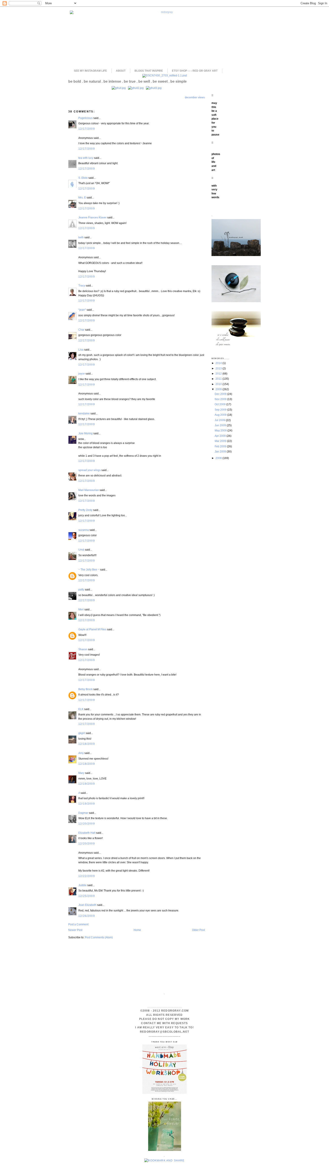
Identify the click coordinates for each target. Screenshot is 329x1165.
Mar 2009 (221, 440)
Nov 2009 (221, 399)
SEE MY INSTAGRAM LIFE (90, 70)
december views (195, 97)
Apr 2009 (220, 435)
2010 (219, 384)
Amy (81, 753)
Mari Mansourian (88, 490)
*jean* (82, 309)
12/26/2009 (86, 915)
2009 (219, 389)
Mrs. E (82, 197)
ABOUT (121, 70)
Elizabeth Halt (86, 832)
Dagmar (83, 812)
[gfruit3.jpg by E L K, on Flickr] (154, 87)
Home (137, 929)
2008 (219, 458)
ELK (80, 709)
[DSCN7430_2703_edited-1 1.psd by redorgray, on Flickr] (164, 75)
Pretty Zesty (85, 509)
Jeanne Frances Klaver (92, 217)
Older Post (198, 929)
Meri (81, 609)
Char (81, 329)
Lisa (80, 349)
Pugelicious (85, 117)
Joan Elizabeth (87, 904)
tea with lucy (85, 157)
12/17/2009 (86, 128)
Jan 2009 (221, 451)
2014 (219, 363)
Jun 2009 (221, 425)
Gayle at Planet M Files (92, 629)
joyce (81, 373)
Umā (81, 549)
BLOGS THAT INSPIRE (149, 70)
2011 (219, 378)
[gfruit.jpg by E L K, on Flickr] (119, 87)
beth (81, 237)
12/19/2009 (86, 783)
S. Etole (83, 177)
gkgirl (81, 733)
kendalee (84, 413)
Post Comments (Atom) (99, 937)
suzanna (83, 529)
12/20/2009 (86, 823)
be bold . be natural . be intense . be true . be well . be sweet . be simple (127, 81)
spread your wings (89, 470)
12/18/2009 (86, 743)
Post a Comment (78, 924)
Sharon (82, 649)
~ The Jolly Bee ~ (88, 569)
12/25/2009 (86, 895)
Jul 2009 (220, 420)
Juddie (82, 885)
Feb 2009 (221, 446)
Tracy (81, 285)
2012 (219, 373)
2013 (219, 368)
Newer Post (75, 929)
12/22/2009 (86, 875)
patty (81, 589)
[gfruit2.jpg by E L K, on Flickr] (136, 87)
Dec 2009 (221, 393)
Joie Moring (85, 433)
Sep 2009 (221, 409)
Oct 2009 (220, 404)
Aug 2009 (221, 414)
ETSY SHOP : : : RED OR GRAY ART (195, 70)
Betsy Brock (85, 689)
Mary (81, 772)
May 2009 (221, 430)
